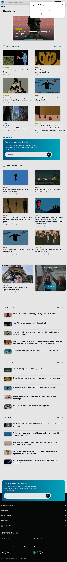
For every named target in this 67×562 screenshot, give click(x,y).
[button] (33, 281)
